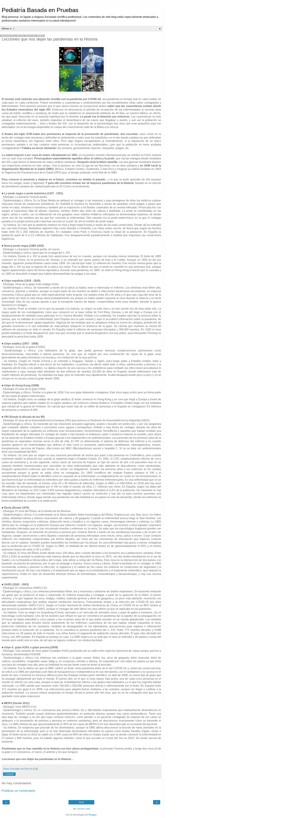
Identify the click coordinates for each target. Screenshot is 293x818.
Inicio (81, 802)
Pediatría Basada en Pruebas (40, 10)
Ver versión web (81, 808)
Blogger (93, 814)
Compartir (9, 774)
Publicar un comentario (18, 790)
